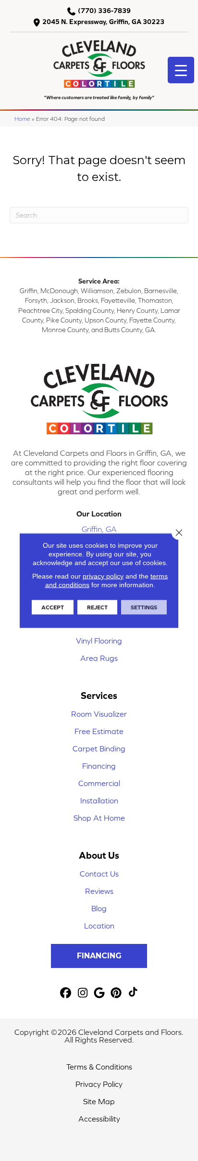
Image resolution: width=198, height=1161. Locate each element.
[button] (99, 956)
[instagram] (83, 993)
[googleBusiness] (100, 993)
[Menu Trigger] (181, 70)
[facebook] (66, 993)
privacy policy (103, 576)
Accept (52, 607)
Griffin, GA (99, 529)
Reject (97, 607)
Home (22, 119)
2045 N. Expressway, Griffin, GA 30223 (103, 22)
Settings (144, 607)
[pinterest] (117, 993)
